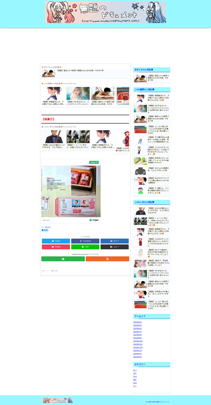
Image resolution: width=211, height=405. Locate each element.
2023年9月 (137, 338)
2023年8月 (137, 335)
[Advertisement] (105, 45)
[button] (125, 98)
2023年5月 (137, 325)
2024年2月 (137, 354)
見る (135, 376)
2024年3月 (137, 357)
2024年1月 (137, 351)
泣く (135, 386)
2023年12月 (138, 348)
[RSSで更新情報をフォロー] (107, 258)
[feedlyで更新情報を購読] (63, 258)
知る (135, 383)
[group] (53, 97)
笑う (135, 370)
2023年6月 (137, 329)
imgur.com (47, 227)
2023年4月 (137, 322)
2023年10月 (138, 341)
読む (135, 373)
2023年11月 (138, 344)
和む (135, 380)
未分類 (46, 230)
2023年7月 (137, 332)
